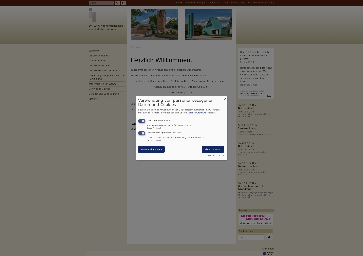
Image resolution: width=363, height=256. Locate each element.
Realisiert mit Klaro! (216, 155)
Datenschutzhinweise (198, 113)
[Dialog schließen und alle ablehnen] (225, 98)
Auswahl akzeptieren (151, 149)
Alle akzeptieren (213, 149)
